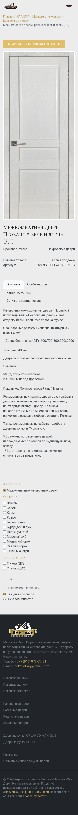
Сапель (12, 508)
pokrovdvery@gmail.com (32, 666)
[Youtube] (16, 807)
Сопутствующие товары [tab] (24, 301)
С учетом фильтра (20, 599)
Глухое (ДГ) (15, 563)
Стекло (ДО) (16, 568)
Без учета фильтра (20, 594)
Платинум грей (17, 532)
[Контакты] (69, 6)
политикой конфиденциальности (27, 791)
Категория (11, 484)
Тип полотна (14, 557)
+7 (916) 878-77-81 (32, 661)
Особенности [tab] (37, 284)
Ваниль (12, 503)
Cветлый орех (17, 546)
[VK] (6, 807)
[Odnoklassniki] (11, 807)
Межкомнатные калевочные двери (34, 43)
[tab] (39, 487)
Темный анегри (18, 551)
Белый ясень (16, 522)
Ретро (11, 517)
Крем (11, 513)
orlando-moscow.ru (35, 796)
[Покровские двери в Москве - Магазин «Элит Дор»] (10, 5)
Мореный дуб (16, 537)
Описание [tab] (13, 284)
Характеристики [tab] (19, 292)
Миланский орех (18, 541)
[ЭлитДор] (22, 628)
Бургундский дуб (19, 527)
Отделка (10, 497)
